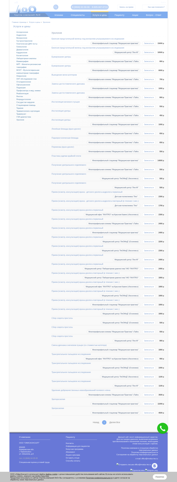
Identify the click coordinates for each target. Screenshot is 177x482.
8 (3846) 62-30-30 (81, 7)
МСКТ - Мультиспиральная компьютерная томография (27, 71)
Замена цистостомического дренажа (68, 84)
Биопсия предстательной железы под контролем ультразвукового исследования (88, 39)
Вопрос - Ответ (153, 15)
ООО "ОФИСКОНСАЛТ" (29, 443)
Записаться (149, 43)
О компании (24, 437)
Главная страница (19, 22)
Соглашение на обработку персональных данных (137, 455)
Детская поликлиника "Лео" (126, 196)
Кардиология (21, 53)
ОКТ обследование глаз (26, 79)
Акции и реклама (73, 455)
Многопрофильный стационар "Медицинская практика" (115, 43)
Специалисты (78, 15)
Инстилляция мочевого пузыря (66, 102)
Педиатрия (21, 88)
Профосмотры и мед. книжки (28, 91)
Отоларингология (23, 82)
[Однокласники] (137, 470)
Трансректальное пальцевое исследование (71, 354)
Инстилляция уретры (61, 111)
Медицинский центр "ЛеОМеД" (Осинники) (120, 242)
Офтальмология (23, 85)
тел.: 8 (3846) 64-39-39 (28, 458)
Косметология (22, 55)
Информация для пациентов (78, 446)
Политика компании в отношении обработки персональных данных (139, 449)
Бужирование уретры (61, 57)
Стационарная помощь (26, 105)
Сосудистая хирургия (25, 102)
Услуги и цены (99, 15)
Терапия (19, 108)
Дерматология (22, 50)
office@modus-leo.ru (149, 459)
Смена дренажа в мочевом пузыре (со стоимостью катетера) (79, 345)
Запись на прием (126, 7)
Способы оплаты (73, 461)
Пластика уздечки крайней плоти (66, 156)
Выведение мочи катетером (64, 75)
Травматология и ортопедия (28, 111)
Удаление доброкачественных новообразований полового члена (81, 390)
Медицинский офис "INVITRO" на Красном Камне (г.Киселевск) (112, 214)
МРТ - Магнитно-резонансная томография (28, 65)
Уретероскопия (58, 399)
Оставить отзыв (72, 458)
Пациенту (119, 15)
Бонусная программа (74, 449)
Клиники (59, 15)
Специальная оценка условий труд (34, 462)
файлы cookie (51, 474)
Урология (46, 22)
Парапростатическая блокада (65, 138)
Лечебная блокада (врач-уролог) (66, 129)
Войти (163, 2)
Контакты (70, 443)
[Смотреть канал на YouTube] (151, 470)
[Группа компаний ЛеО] (29, 3)
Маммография (22, 61)
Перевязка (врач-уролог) (63, 147)
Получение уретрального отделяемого (69, 165)
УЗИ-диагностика (23, 117)
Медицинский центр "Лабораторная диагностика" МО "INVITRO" (111, 269)
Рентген (19, 96)
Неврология (21, 76)
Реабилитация (22, 93)
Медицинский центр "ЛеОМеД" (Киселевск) (120, 178)
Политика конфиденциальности (144, 452)
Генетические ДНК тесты (26, 44)
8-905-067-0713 (100, 7)
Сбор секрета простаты (62, 318)
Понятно (159, 477)
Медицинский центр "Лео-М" (126, 52)
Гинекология (21, 47)
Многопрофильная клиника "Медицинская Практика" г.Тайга (113, 61)
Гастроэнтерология (24, 41)
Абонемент (70, 452)
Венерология (21, 38)
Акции (135, 15)
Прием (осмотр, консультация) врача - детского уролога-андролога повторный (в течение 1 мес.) (95, 201)
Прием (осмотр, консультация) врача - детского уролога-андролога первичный (87, 192)
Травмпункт (21, 114)
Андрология (21, 35)
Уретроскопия (58, 408)
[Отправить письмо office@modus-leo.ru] (134, 466)
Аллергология (22, 32)
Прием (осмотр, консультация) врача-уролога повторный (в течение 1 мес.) (85, 273)
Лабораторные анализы (26, 58)
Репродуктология (23, 99)
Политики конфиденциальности (99, 478)
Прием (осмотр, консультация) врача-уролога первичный (77, 210)
